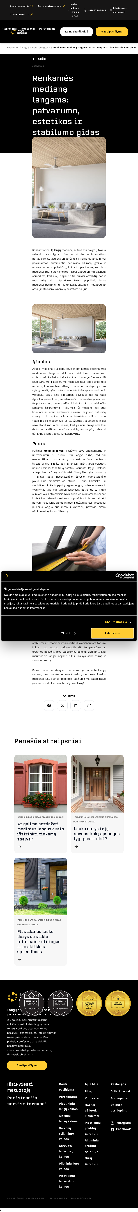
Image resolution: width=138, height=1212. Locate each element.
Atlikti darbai (120, 1091)
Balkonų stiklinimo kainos (66, 1133)
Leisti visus (112, 633)
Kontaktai (28, 29)
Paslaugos (118, 1084)
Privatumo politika (58, 1198)
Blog (88, 1091)
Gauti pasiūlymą (111, 32)
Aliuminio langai (84, 817)
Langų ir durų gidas (29, 817)
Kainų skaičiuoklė (76, 32)
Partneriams (47, 29)
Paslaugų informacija (81, 1198)
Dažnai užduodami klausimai (93, 1110)
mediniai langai (53, 451)
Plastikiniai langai (53, 817)
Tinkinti (66, 633)
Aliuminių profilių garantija (92, 1146)
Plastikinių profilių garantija (93, 1128)
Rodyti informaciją (115, 621)
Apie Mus (91, 1084)
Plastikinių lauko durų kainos (67, 1181)
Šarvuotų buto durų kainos (66, 1151)
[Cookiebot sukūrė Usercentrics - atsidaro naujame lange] (118, 576)
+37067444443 (97, 10)
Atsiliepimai (9, 29)
